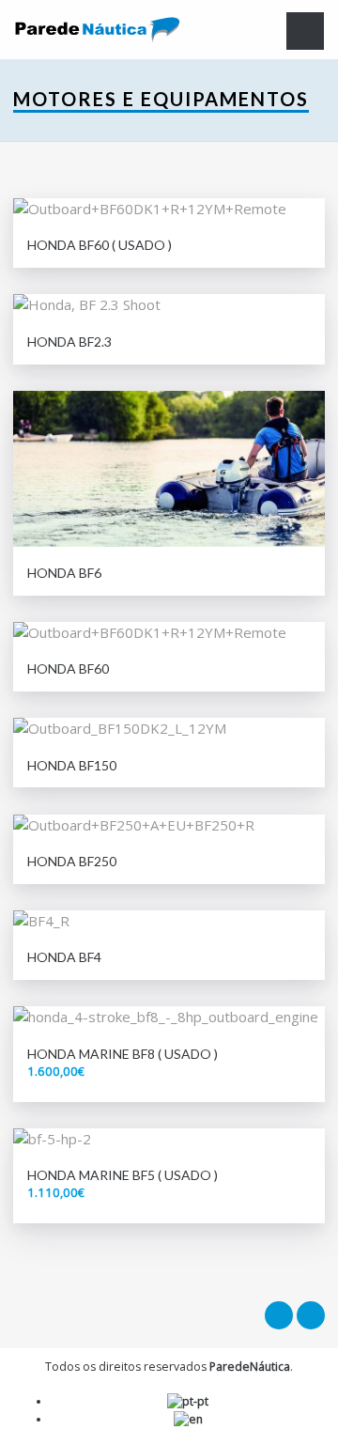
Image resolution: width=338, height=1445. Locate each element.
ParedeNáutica (249, 1367)
